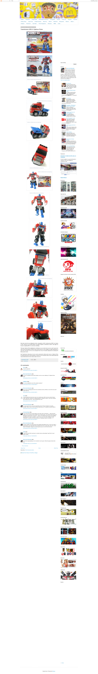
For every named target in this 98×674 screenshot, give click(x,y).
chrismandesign (26, 412)
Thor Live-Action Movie (70, 145)
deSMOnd (25, 381)
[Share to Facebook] (34, 359)
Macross (45, 21)
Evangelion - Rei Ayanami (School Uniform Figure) (70, 106)
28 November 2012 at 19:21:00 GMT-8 (30, 400)
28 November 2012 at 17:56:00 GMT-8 (30, 384)
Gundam (75, 19)
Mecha (50, 21)
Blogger (53, 671)
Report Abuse (64, 177)
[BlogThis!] (32, 359)
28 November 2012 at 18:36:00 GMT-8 (30, 392)
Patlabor (22, 23)
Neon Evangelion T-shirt (70, 118)
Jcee (24, 395)
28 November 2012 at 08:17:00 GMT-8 (30, 370)
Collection (27, 19)
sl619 (24, 431)
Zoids (59, 23)
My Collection (68, 83)
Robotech (28, 23)
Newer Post (23, 448)
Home (39, 448)
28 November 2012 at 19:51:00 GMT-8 (30, 408)
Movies (67, 21)
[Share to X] (33, 359)
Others (72, 21)
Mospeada (61, 21)
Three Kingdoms (42, 23)
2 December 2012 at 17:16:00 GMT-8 (30, 435)
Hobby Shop (23, 21)
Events (58, 19)
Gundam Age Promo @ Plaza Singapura (70, 113)
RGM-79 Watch (69, 132)
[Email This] (31, 359)
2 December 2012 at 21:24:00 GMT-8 (30, 443)
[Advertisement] (69, 44)
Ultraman (50, 23)
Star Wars (35, 23)
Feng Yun (64, 19)
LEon (24, 367)
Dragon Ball (34, 19)
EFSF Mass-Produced (43, 19)
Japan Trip (30, 21)
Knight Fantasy (38, 21)
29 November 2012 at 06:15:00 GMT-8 (30, 419)
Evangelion (52, 19)
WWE (55, 23)
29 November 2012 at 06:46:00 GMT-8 (30, 428)
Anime (22, 19)
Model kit (55, 21)
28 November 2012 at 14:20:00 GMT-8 (30, 378)
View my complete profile (65, 80)
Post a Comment (25, 445)
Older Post (56, 448)
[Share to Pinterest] (35, 359)
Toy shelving (68, 98)
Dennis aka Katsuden (27, 373)
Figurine (70, 19)
